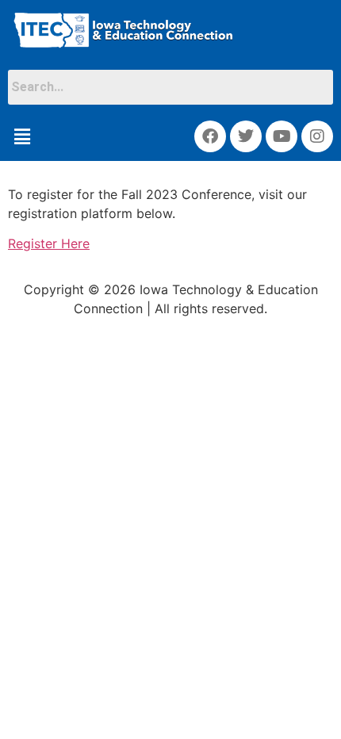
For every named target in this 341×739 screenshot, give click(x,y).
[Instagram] (317, 136)
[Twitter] (246, 136)
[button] (22, 136)
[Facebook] (210, 136)
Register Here (49, 243)
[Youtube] (281, 136)
